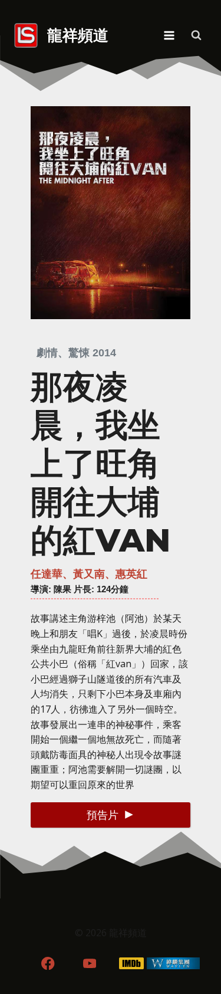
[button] (110, 815)
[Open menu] (169, 35)
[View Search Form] (196, 35)
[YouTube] (90, 963)
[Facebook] (48, 963)
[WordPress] (173, 963)
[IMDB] (131, 963)
